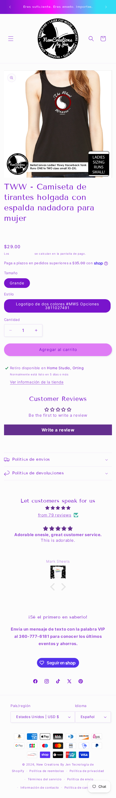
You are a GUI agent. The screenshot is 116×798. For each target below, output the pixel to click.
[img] (58, 507)
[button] (11, 39)
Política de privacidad (87, 771)
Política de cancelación (82, 787)
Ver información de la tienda (37, 382)
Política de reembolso (46, 771)
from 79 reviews (54, 515)
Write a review (58, 430)
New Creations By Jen (53, 764)
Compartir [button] (18, 233)
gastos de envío (22, 253)
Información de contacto (40, 787)
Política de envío (80, 779)
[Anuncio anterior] (10, 7)
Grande (17, 283)
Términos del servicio (45, 779)
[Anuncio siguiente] (106, 7)
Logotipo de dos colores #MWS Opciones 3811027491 (57, 306)
